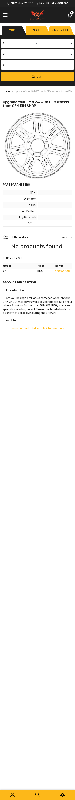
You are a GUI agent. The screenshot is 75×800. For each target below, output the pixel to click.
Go (39, 76)
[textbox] (37, 43)
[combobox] (37, 43)
